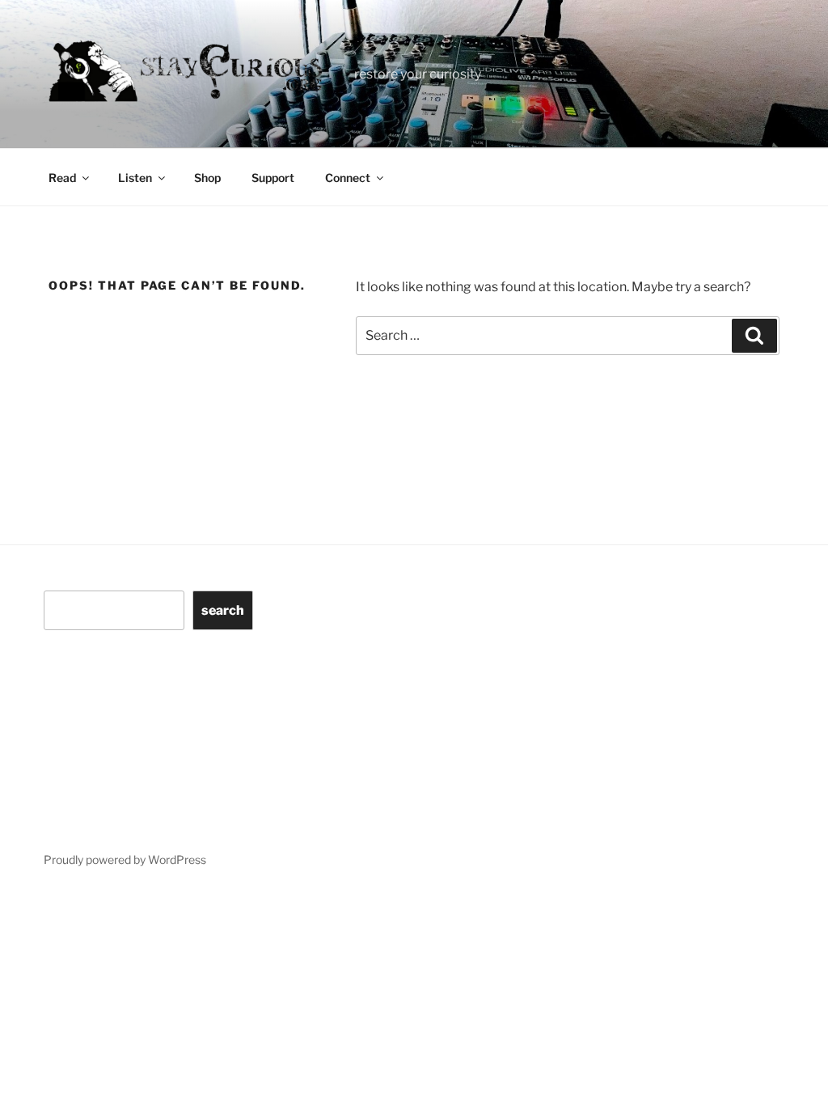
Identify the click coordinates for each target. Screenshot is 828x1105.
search (222, 610)
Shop (207, 177)
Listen (135, 177)
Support (272, 177)
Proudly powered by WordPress (125, 859)
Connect (347, 177)
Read (62, 177)
